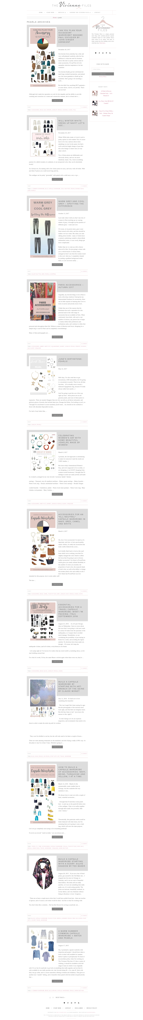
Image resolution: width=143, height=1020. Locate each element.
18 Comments (84, 591)
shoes (70, 110)
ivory (29, 190)
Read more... (103, 43)
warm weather (63, 848)
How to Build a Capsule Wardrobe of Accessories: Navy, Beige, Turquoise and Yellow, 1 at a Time (72, 772)
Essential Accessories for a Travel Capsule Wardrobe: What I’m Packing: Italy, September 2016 (70, 610)
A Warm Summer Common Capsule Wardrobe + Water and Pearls (70, 934)
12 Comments (84, 107)
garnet (62, 346)
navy (67, 594)
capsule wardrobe (54, 188)
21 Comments (84, 421)
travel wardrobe (65, 756)
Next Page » (60, 997)
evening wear (79, 188)
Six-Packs (47, 756)
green (59, 918)
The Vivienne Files (61, 1012)
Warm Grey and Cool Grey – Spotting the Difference (71, 203)
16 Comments (84, 343)
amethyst (47, 346)
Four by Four (52, 594)
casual (65, 846)
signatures (36, 848)
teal (74, 110)
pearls (60, 110)
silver (64, 503)
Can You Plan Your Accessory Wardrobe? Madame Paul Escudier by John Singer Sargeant (70, 36)
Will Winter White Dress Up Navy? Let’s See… (71, 123)
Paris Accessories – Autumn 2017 (71, 286)
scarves (65, 110)
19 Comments (84, 753)
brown (49, 110)
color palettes (36, 274)
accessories (35, 110)
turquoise (38, 348)
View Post (57, 100)
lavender (64, 918)
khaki (36, 756)
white (81, 594)
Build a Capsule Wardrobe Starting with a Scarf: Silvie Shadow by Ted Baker (71, 862)
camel (46, 594)
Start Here (57, 1008)
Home (55, 17)
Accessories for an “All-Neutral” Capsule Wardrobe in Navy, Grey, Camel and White (71, 519)
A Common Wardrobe (37, 188)
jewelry (54, 110)
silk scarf (31, 348)
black (45, 671)
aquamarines (55, 346)
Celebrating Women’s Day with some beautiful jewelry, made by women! (69, 440)
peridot (78, 346)
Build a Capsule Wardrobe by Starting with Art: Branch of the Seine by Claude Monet (71, 686)
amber (42, 346)
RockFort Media (91, 1012)
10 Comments (84, 500)
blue (45, 110)
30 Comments (84, 271)
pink (74, 918)
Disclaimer (79, 1008)
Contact (68, 1008)
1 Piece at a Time (36, 846)
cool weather (65, 188)
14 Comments (84, 987)
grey (43, 274)
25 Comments (84, 915)
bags (41, 110)
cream (72, 188)
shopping (53, 274)
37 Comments (84, 668)
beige (46, 990)
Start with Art (55, 756)
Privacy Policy (102, 76)
